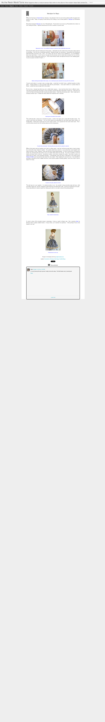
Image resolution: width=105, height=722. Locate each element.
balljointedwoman (60, 256)
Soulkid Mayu (62, 259)
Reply (31, 273)
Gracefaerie (47, 259)
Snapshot (26, 6)
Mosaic (16, 6)
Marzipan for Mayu (53, 13)
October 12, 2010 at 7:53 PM (39, 269)
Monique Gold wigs (54, 259)
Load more (53, 297)
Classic (2, 6)
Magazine (12, 6)
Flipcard (7, 6)
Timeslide (31, 6)
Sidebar (21, 6)
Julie (31, 269)
